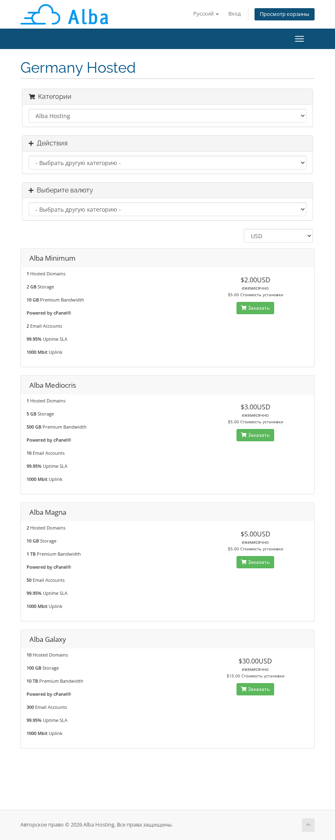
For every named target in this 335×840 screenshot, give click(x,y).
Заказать (258, 307)
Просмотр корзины (284, 14)
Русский (204, 13)
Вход (234, 13)
